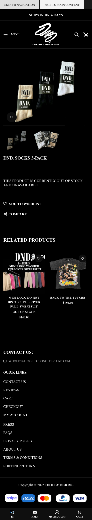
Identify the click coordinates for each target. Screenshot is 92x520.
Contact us (14, 381)
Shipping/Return (19, 465)
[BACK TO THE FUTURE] (68, 273)
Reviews (11, 389)
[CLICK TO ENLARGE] (12, 117)
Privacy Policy (18, 440)
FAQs (7, 432)
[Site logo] (46, 33)
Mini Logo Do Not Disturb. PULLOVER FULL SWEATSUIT (24, 301)
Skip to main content (62, 4)
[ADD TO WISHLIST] (39, 258)
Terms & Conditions (22, 457)
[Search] (76, 34)
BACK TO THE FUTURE (68, 297)
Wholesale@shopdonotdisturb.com (39, 361)
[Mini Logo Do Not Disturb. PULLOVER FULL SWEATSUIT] (24, 273)
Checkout (13, 406)
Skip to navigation (19, 4)
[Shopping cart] (86, 34)
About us (12, 449)
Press (8, 424)
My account (15, 414)
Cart (8, 398)
